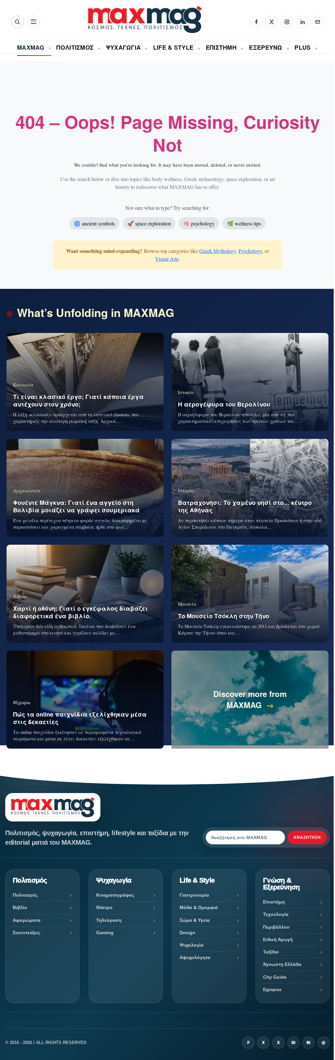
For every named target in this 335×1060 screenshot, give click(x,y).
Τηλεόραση (109, 920)
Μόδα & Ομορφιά (199, 907)
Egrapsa (272, 989)
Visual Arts (167, 258)
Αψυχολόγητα (195, 957)
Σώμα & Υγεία (195, 920)
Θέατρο (104, 907)
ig (293, 1042)
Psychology (250, 250)
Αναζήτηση (307, 837)
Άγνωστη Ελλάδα (282, 964)
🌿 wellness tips (244, 223)
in (308, 1042)
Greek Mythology (217, 250)
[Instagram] (287, 22)
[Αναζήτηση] (17, 22)
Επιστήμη (274, 901)
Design (187, 932)
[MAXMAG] (145, 19)
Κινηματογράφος (115, 895)
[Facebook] (256, 22)
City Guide (275, 977)
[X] (271, 22)
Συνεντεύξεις (26, 932)
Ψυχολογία (191, 945)
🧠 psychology (199, 223)
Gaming (105, 932)
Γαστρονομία (194, 895)
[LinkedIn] (302, 22)
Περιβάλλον (276, 927)
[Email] (317, 22)
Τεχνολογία (276, 914)
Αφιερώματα (27, 920)
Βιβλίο (20, 907)
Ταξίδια (271, 951)
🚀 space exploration (149, 223)
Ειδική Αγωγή (278, 939)
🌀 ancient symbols (94, 223)
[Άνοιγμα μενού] (33, 21)
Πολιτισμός (25, 895)
